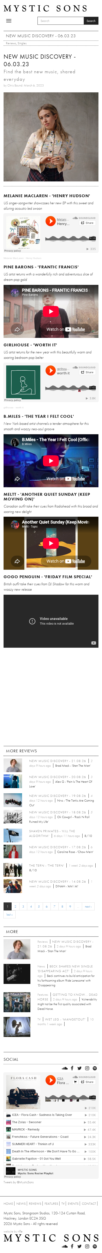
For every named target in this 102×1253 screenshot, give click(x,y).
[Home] (45, 8)
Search (91, 21)
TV (63, 1203)
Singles (22, 43)
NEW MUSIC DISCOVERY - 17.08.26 (57, 847)
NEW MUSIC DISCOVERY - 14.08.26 (57, 881)
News (21, 1203)
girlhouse (9, 407)
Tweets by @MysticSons (19, 1182)
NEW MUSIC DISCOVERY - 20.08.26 (57, 777)
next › (88, 906)
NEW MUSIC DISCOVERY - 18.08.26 (57, 812)
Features (51, 1203)
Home (8, 1203)
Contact (89, 1203)
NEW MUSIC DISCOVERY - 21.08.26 (57, 761)
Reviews (11, 43)
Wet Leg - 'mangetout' (65, 1019)
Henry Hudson (34, 258)
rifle (20, 1231)
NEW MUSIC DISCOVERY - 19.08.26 (57, 796)
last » (9, 914)
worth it (19, 407)
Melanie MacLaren (14, 258)
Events (73, 1203)
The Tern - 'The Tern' (46, 865)
